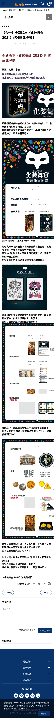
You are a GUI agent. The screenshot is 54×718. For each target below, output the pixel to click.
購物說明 (27, 667)
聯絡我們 (27, 680)
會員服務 (27, 674)
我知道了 (44, 713)
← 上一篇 (8, 592)
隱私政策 (31, 708)
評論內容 (6, 609)
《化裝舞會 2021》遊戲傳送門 (17, 577)
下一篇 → (46, 592)
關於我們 (27, 661)
